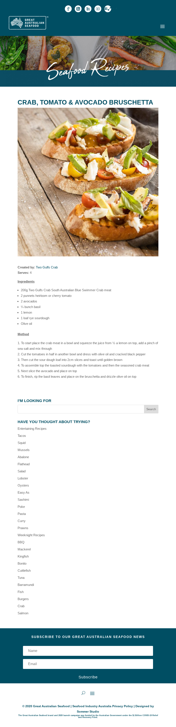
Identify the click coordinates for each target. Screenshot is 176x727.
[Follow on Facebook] (68, 8)
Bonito (22, 563)
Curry (22, 521)
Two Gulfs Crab (47, 267)
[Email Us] (107, 8)
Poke (21, 506)
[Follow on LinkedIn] (88, 8)
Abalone (23, 457)
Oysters (23, 485)
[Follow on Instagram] (78, 8)
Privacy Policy (122, 706)
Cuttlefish (24, 570)
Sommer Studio (88, 711)
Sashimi (23, 499)
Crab (21, 606)
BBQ (21, 542)
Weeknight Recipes (31, 535)
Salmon (23, 613)
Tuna (21, 577)
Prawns (23, 528)
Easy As (23, 492)
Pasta (22, 514)
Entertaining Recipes (32, 428)
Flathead (24, 464)
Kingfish (23, 556)
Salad (22, 471)
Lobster (23, 478)
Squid (22, 443)
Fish (21, 592)
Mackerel (24, 549)
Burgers (23, 599)
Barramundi (26, 585)
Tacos (22, 435)
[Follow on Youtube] (97, 8)
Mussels (24, 450)
